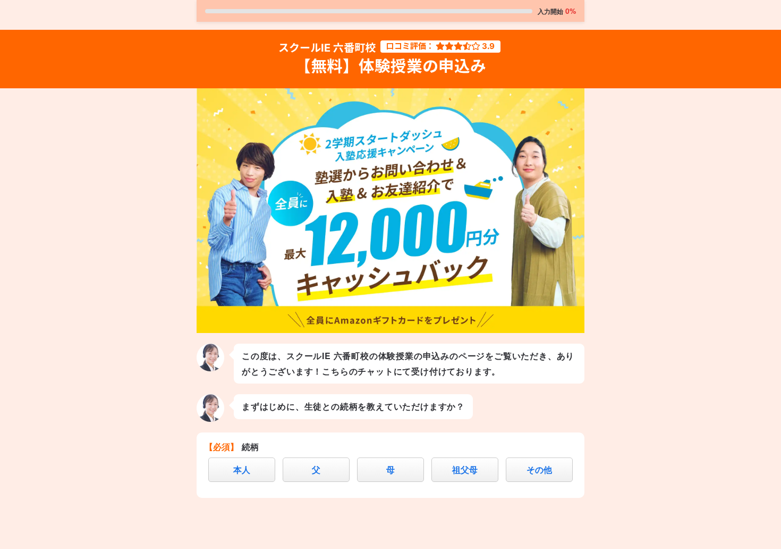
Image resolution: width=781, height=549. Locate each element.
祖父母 (465, 469)
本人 (241, 469)
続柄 (250, 446)
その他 (539, 469)
